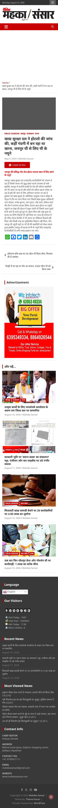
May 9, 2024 (10, 158)
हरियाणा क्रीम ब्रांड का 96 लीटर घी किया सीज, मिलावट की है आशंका (30, 255)
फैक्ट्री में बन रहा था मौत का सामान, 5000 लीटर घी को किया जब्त (28, 267)
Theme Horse (33, 799)
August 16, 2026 (12, 414)
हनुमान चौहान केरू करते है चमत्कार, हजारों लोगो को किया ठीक (28, 692)
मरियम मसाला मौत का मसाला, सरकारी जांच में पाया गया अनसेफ (28, 706)
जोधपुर (7, 400)
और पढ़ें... (10, 367)
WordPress (39, 803)
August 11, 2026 (12, 467)
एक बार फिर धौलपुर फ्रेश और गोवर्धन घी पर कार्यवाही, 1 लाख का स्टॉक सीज (27, 562)
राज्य (37, 133)
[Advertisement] (29, 54)
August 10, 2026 (12, 518)
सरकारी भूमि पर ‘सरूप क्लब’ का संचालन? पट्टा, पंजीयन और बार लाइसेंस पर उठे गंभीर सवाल (26, 460)
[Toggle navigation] (6, 26)
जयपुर (23, 133)
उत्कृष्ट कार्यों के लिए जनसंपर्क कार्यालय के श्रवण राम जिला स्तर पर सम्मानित (26, 408)
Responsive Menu (53, 2)
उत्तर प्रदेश (24, 503)
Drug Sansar (11, 133)
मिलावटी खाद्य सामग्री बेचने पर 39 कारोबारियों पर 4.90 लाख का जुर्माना (28, 512)
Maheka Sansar (26, 158)
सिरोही (22, 450)
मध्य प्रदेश (24, 553)
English (11, 591)
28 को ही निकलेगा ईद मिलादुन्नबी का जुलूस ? (20, 720)
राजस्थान (30, 133)
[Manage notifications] (51, 797)
